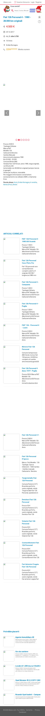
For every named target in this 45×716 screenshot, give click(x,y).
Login (33, 2)
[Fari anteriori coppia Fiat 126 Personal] (11, 571)
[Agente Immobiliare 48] (8, 641)
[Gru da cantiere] (8, 656)
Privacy (37, 710)
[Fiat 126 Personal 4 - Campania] (11, 289)
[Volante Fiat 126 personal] (11, 528)
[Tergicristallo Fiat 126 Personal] (11, 485)
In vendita (33, 182)
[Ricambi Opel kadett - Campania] (8, 699)
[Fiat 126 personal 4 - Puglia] (11, 310)
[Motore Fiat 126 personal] (11, 354)
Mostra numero (24, 49)
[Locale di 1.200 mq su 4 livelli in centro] (8, 670)
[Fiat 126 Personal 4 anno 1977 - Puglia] (11, 375)
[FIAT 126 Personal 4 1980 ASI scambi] (11, 246)
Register (39, 2)
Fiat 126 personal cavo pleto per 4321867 (29, 263)
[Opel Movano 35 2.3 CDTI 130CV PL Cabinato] (8, 684)
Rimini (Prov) (7, 184)
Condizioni (22, 712)
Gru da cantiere (21, 652)
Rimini (15, 184)
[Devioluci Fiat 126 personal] (11, 506)
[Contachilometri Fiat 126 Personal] (11, 549)
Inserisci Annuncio (23, 2)
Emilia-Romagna (23, 182)
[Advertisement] (19, 67)
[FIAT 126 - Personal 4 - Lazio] (11, 332)
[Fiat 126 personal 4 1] (11, 442)
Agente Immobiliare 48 (24, 637)
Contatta (29, 710)
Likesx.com (7, 2)
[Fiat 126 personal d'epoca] (11, 463)
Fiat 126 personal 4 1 (30, 435)
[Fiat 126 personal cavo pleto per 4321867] (11, 267)
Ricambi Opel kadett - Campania (28, 695)
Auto (15, 182)
